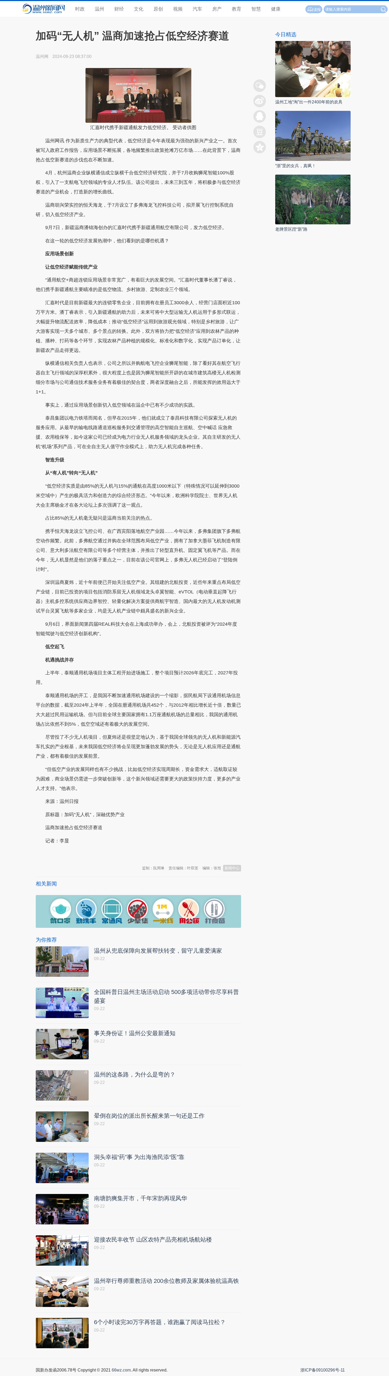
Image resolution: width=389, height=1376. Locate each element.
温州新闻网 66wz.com (83, 853)
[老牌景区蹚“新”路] (313, 199)
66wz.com (121, 1370)
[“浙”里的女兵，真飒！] (313, 135)
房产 (217, 9)
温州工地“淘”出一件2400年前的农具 (308, 102)
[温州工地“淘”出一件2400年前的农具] (313, 68)
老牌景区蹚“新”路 (291, 229)
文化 (138, 9)
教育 (236, 9)
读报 (317, 9)
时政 (80, 9)
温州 (99, 9)
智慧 (256, 9)
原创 (158, 9)
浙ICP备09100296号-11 (322, 1370)
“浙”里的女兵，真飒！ (295, 166)
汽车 (197, 9)
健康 (276, 9)
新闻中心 (232, 868)
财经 (119, 9)
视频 (178, 9)
